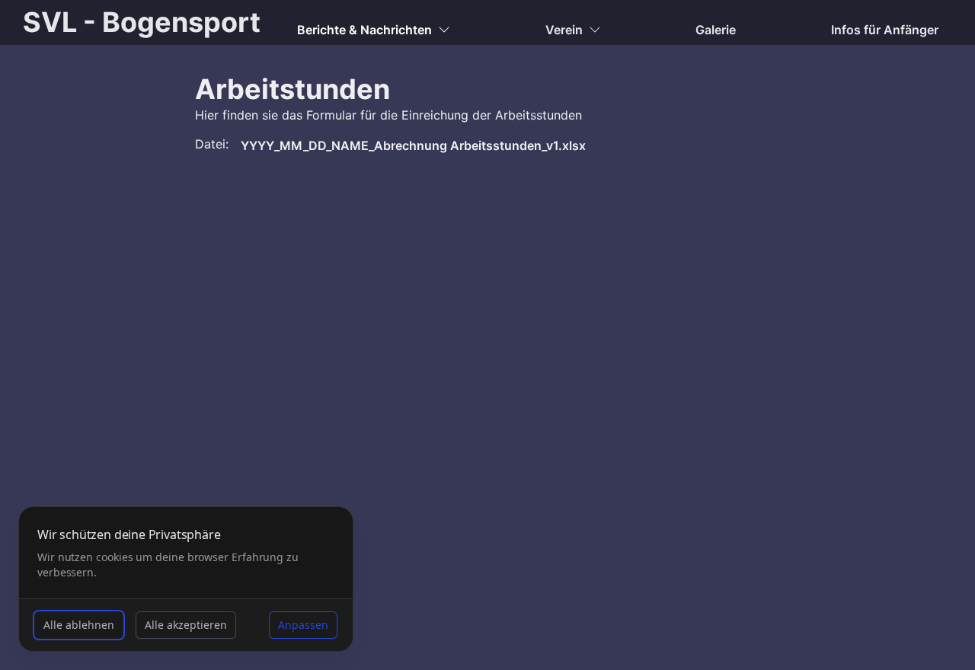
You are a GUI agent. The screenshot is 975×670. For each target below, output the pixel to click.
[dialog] (185, 579)
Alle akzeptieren (186, 624)
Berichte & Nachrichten (364, 29)
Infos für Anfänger (884, 29)
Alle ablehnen (78, 624)
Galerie (715, 29)
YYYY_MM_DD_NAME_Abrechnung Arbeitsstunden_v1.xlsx (413, 145)
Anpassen (303, 624)
